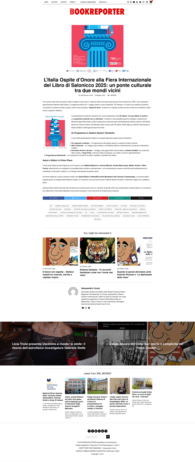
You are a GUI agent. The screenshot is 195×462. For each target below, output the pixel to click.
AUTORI (54, 2)
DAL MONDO (111, 95)
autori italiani (112, 206)
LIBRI (46, 2)
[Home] (140, 2)
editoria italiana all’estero (85, 209)
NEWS (72, 2)
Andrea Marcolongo (80, 206)
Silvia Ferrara (143, 216)
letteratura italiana (105, 212)
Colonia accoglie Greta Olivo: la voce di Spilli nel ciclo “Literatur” (142, 394)
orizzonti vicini (72, 216)
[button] (108, 436)
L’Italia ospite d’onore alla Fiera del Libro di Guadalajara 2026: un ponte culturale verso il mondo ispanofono (120, 401)
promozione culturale (90, 216)
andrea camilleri (62, 206)
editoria (67, 209)
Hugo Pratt (53, 212)
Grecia (142, 209)
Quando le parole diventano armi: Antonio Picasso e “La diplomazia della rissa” (134, 274)
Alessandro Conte (87, 95)
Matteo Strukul (123, 212)
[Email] (143, 2)
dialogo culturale (137, 206)
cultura (124, 206)
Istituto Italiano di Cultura (71, 212)
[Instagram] (130, 2)
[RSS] (137, 2)
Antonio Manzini (97, 206)
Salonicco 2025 (129, 216)
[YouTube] (133, 2)
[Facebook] (128, 2)
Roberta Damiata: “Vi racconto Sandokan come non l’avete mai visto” (96, 272)
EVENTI (64, 2)
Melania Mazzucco (139, 212)
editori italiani (55, 209)
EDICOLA (102, 2)
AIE (51, 206)
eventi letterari (105, 209)
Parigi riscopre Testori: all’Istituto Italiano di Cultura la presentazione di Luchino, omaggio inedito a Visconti (97, 403)
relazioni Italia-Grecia (111, 216)
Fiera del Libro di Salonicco (126, 209)
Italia (92, 212)
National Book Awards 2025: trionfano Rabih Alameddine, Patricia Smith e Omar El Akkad (53, 396)
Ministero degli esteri (54, 216)
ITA (86, 212)
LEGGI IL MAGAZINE (88, 2)
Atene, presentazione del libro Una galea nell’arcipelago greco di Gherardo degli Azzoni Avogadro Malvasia (74, 403)
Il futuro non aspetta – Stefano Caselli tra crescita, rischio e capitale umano (58, 274)
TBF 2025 (97, 219)
